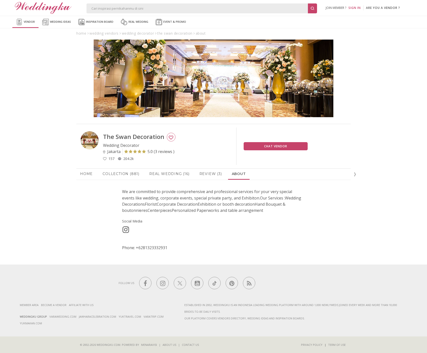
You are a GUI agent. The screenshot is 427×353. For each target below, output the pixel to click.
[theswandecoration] (125, 229)
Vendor (29, 21)
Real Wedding (138, 21)
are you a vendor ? (383, 8)
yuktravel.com (130, 316)
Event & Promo (174, 21)
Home (86, 174)
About (239, 174)
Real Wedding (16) (169, 174)
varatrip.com (154, 316)
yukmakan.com (31, 323)
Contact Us (190, 345)
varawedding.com (62, 316)
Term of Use (337, 345)
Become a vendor (53, 305)
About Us (169, 345)
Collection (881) (121, 174)
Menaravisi (149, 345)
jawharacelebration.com (97, 316)
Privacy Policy (311, 345)
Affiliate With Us (81, 305)
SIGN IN (354, 8)
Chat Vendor (275, 146)
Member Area (29, 305)
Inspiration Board (99, 21)
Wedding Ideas (60, 21)
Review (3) (210, 174)
